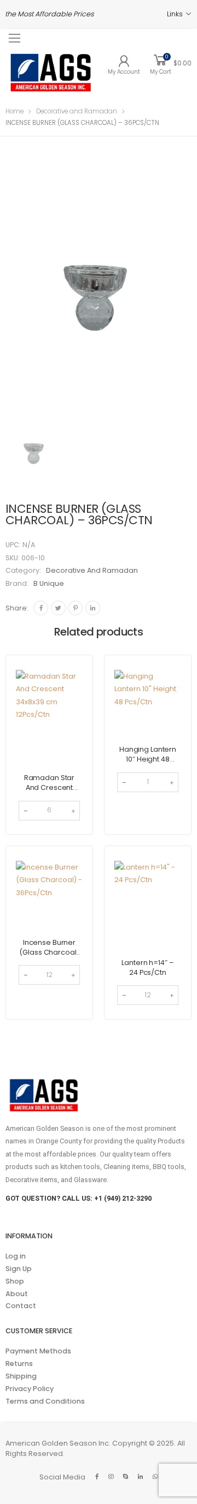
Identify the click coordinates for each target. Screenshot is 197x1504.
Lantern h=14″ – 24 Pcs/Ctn (147, 967)
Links (174, 14)
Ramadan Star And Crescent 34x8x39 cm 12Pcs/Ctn (49, 792)
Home (14, 111)
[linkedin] (140, 1476)
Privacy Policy (29, 1388)
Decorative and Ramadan (76, 111)
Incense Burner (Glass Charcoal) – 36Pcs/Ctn (49, 952)
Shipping (21, 1376)
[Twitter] (58, 608)
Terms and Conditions (45, 1401)
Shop (14, 1281)
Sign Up (18, 1268)
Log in (15, 1256)
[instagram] (110, 1476)
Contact (20, 1305)
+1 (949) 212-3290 (123, 1198)
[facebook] (97, 1476)
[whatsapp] (155, 1476)
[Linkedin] (92, 608)
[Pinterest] (75, 608)
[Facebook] (40, 608)
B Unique (48, 583)
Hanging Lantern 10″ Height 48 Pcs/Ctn (147, 759)
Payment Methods (38, 1351)
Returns (19, 1363)
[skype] (125, 1476)
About (16, 1293)
